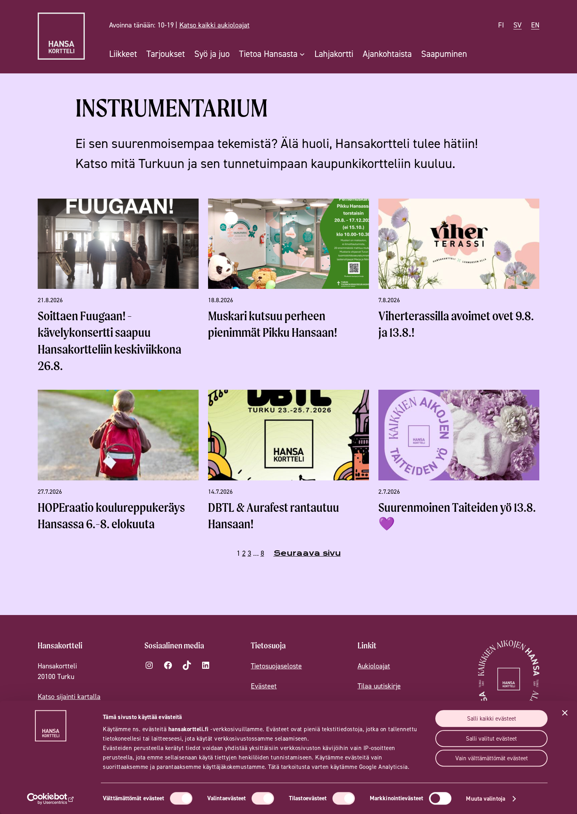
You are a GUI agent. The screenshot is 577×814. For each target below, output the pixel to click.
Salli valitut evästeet (491, 738)
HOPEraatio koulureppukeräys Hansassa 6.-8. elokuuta (111, 515)
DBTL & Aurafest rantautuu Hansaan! (273, 515)
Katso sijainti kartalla (69, 696)
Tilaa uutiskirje (379, 686)
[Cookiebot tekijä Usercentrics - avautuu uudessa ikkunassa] (50, 799)
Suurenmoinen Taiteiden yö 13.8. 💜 (457, 515)
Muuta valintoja (485, 798)
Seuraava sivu (307, 553)
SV (517, 25)
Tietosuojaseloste (276, 666)
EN (535, 25)
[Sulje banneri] (565, 712)
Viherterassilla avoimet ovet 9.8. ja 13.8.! (456, 323)
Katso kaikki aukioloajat (214, 25)
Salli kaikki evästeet (491, 718)
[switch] (263, 798)
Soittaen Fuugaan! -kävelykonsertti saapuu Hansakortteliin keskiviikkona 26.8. (109, 340)
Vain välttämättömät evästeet (491, 758)
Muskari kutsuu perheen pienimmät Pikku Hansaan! (272, 323)
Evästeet (264, 686)
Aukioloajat (374, 666)
